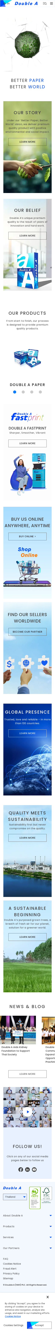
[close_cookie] (47, 1297)
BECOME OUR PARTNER (30, 632)
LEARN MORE (33, 142)
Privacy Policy (11, 1273)
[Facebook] (20, 1169)
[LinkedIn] (27, 1169)
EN (8, 3)
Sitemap (8, 1278)
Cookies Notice (12, 1264)
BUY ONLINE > (33, 537)
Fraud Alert (9, 1268)
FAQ (5, 1259)
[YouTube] (34, 1169)
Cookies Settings (13, 1325)
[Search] (45, 3)
